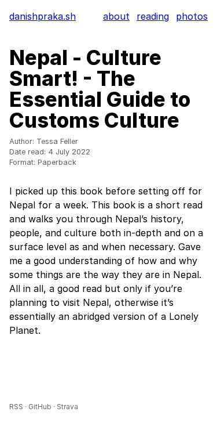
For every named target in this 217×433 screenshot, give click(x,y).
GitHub (40, 406)
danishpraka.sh (42, 16)
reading (153, 16)
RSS (16, 406)
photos (192, 16)
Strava (67, 406)
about (116, 16)
